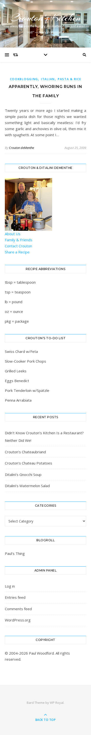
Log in (10, 586)
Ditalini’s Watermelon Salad (27, 485)
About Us (12, 233)
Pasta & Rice (69, 79)
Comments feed (18, 608)
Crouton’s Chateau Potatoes (28, 463)
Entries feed (15, 597)
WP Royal (57, 702)
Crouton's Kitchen (45, 17)
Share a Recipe (17, 252)
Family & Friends (18, 239)
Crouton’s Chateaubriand (25, 451)
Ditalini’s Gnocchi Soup (23, 474)
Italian (48, 79)
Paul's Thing (15, 553)
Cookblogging (24, 79)
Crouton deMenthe (21, 147)
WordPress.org (18, 620)
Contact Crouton (18, 245)
